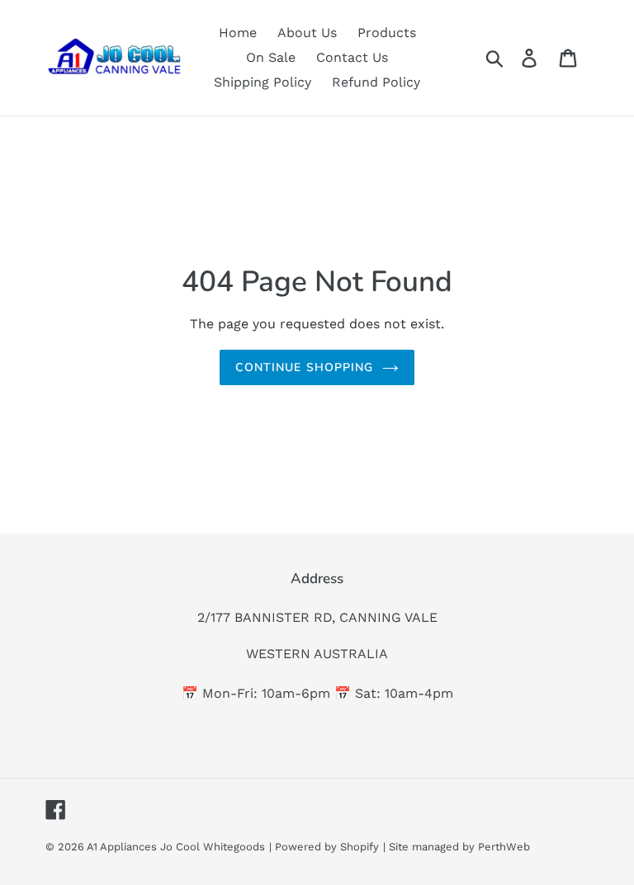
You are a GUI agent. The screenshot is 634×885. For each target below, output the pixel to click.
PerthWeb (504, 846)
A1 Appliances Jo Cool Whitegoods (176, 846)
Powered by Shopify (327, 846)
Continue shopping (304, 367)
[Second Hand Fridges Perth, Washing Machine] (113, 57)
